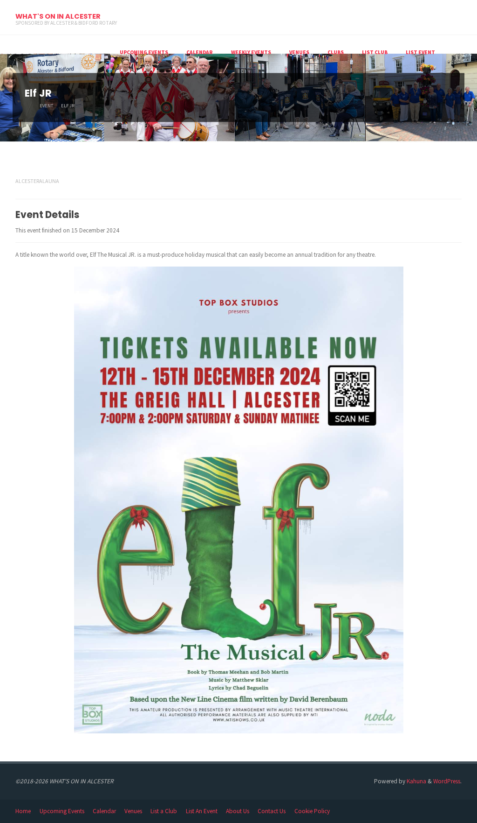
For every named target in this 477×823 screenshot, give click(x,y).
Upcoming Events (62, 811)
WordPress (446, 781)
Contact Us (272, 811)
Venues (133, 811)
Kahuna (415, 781)
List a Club (163, 811)
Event (46, 106)
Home (23, 811)
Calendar (104, 811)
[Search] (453, 52)
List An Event (202, 811)
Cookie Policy (312, 811)
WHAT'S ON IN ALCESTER (58, 16)
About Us (237, 811)
